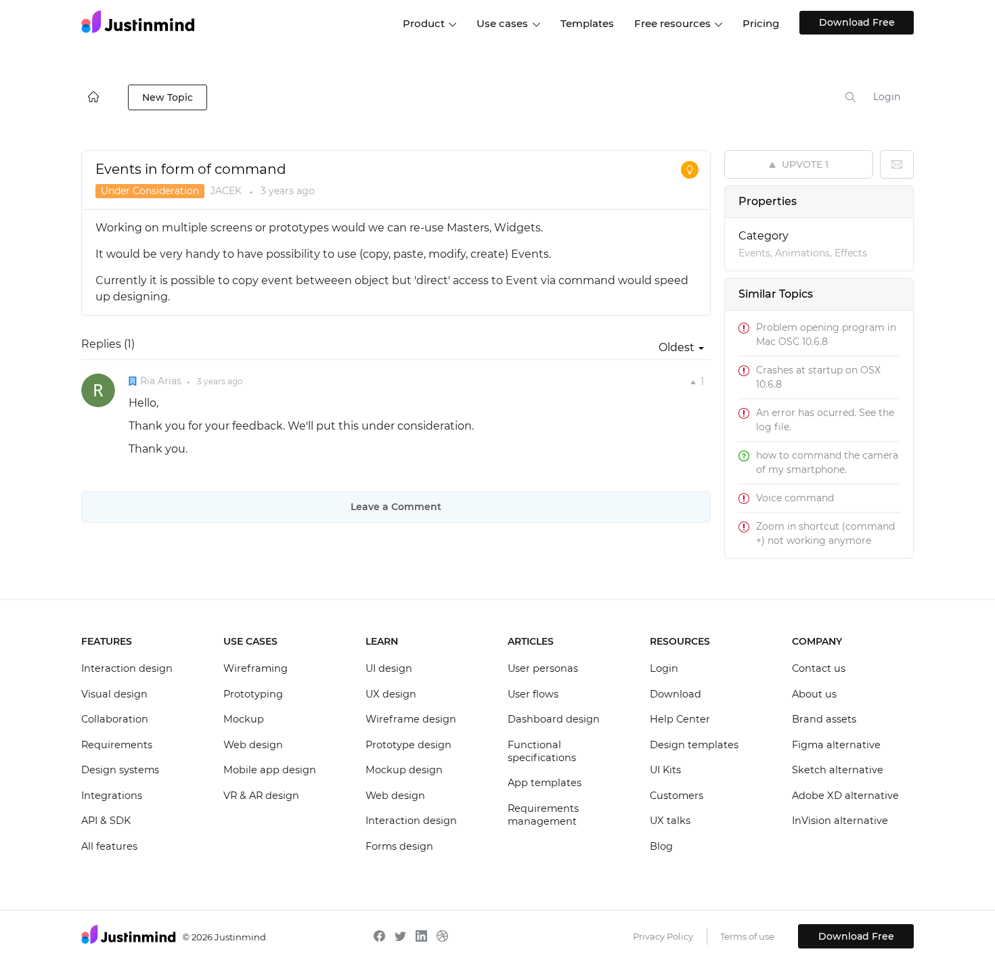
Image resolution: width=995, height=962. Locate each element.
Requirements (116, 745)
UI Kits (665, 770)
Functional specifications (542, 751)
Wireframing (255, 668)
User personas (543, 668)
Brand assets (824, 719)
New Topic (167, 97)
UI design (389, 668)
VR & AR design (261, 795)
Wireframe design (411, 719)
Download (675, 694)
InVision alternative (840, 821)
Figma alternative (836, 745)
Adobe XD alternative (845, 795)
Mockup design (404, 770)
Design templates (694, 745)
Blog (661, 846)
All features (109, 846)
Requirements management (543, 815)
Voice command (795, 498)
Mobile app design (269, 770)
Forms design (399, 846)
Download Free (857, 22)
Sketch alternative (837, 770)
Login (886, 97)
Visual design (114, 694)
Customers (676, 795)
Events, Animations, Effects (802, 253)
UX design (391, 694)
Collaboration (114, 719)
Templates (587, 23)
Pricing (761, 23)
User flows (533, 694)
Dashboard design (554, 719)
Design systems (120, 770)
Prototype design (408, 745)
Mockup (243, 719)
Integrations (111, 795)
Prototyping (253, 694)
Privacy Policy (663, 936)
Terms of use (747, 936)
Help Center (680, 719)
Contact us (818, 668)
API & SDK (106, 821)
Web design (253, 745)
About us (814, 694)
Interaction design (127, 668)
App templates (544, 783)
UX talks (670, 821)
